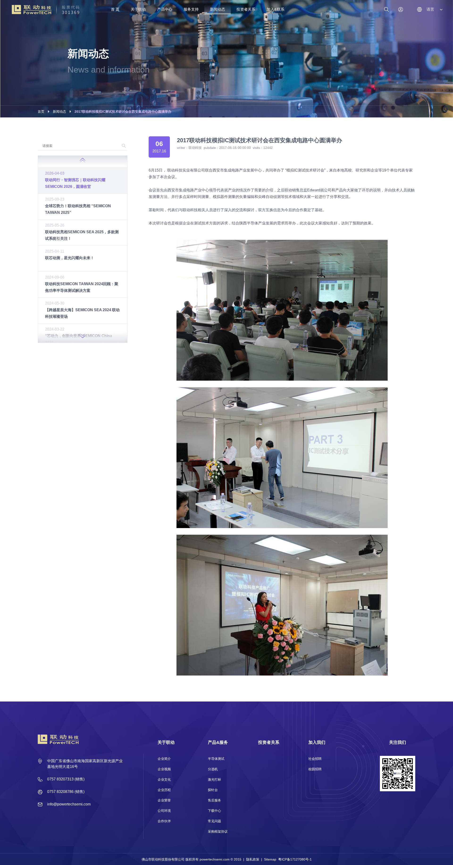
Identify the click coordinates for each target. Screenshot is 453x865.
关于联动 (166, 742)
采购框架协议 (218, 831)
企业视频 (164, 769)
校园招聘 (315, 769)
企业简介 (164, 759)
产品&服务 (218, 742)
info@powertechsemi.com (69, 804)
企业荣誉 (164, 800)
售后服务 (214, 800)
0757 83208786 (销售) (65, 792)
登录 (400, 9)
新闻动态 (59, 111)
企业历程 (164, 790)
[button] (82, 337)
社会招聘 (315, 759)
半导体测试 (216, 759)
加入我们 (316, 742)
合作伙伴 (164, 821)
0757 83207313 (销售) (65, 779)
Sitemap (270, 859)
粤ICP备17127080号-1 (295, 859)
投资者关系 (268, 742)
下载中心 (214, 811)
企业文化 (164, 779)
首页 (41, 111)
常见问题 (214, 821)
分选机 (213, 769)
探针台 (213, 790)
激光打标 (214, 779)
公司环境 (164, 811)
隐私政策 (252, 859)
